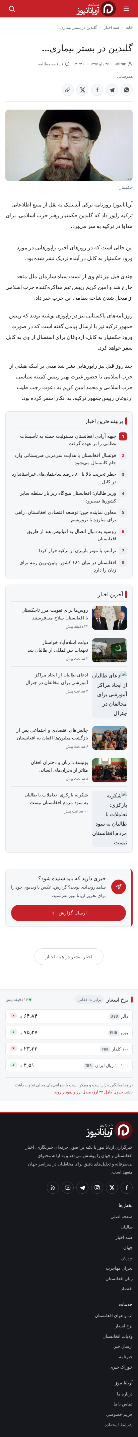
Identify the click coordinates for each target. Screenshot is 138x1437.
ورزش (127, 1258)
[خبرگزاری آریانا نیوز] (96, 8)
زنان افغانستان (119, 1278)
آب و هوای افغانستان (114, 1315)
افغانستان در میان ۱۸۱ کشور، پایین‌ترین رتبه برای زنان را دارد (67, 566)
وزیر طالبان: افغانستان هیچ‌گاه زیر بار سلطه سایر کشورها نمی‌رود (68, 496)
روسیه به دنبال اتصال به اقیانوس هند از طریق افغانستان (71, 535)
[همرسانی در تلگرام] (112, 90)
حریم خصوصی (119, 1414)
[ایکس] (112, 1188)
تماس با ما (123, 1404)
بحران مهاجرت (119, 1268)
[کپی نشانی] (68, 90)
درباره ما (125, 1394)
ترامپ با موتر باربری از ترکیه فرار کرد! (77, 550)
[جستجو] (11, 8)
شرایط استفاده (119, 1425)
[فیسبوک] (127, 1188)
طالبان (127, 1227)
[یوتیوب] (68, 1188)
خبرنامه (126, 1357)
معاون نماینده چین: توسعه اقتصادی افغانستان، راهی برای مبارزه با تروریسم (65, 516)
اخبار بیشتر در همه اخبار (69, 956)
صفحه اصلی (122, 1216)
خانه (129, 27)
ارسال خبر (123, 1346)
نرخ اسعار (124, 1326)
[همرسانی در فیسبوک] (97, 90)
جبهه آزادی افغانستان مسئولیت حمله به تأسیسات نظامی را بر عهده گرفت (68, 439)
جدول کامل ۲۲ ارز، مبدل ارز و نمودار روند (88, 1092)
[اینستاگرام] (97, 1188)
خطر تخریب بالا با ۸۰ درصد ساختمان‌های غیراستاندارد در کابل (64, 477)
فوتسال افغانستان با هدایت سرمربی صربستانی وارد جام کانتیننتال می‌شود (65, 459)
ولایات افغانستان (117, 1336)
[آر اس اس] (53, 1188)
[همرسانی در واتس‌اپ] (127, 90)
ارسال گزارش (73, 912)
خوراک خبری (121, 1367)
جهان (128, 1247)
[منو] (126, 8)
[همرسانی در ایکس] (82, 90)
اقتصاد (127, 1288)
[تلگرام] (82, 1188)
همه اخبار (111, 27)
